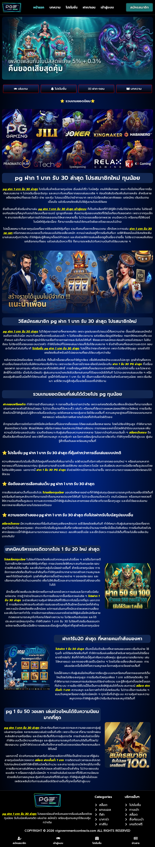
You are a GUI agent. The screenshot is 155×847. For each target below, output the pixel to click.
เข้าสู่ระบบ (107, 7)
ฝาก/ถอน (89, 7)
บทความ (55, 7)
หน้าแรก (38, 7)
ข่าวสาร (135, 843)
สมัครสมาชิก (19, 843)
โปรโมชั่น (72, 7)
